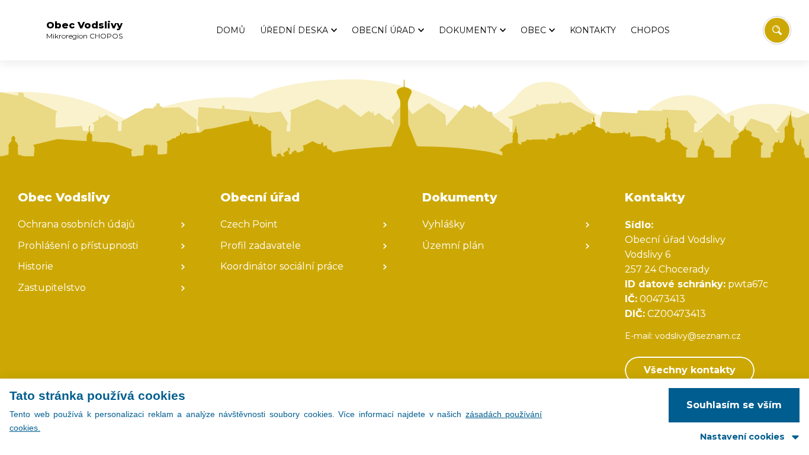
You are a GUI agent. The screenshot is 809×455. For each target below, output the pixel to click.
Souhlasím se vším (734, 405)
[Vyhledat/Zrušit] (777, 30)
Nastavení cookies (742, 436)
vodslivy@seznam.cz (698, 336)
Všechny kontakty (690, 370)
